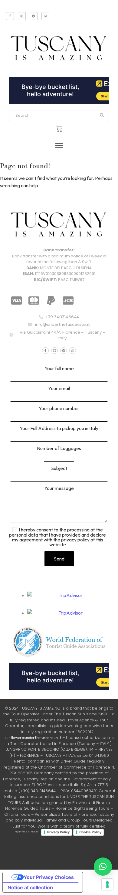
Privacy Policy (58, 832)
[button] (103, 866)
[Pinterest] (34, 16)
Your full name (59, 368)
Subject (59, 468)
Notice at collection (30, 887)
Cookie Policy (90, 832)
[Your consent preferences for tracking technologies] (107, 884)
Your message (59, 488)
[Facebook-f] (10, 16)
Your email (59, 388)
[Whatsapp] (45, 16)
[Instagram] (22, 16)
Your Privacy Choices (49, 877)
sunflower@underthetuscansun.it (33, 737)
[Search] (102, 115)
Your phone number (59, 408)
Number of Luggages (59, 448)
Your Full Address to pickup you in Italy (59, 428)
